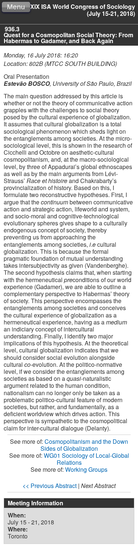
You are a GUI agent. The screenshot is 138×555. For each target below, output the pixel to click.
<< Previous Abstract (49, 485)
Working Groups (86, 469)
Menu (16, 7)
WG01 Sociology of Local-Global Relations (86, 459)
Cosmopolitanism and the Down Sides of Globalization (84, 445)
